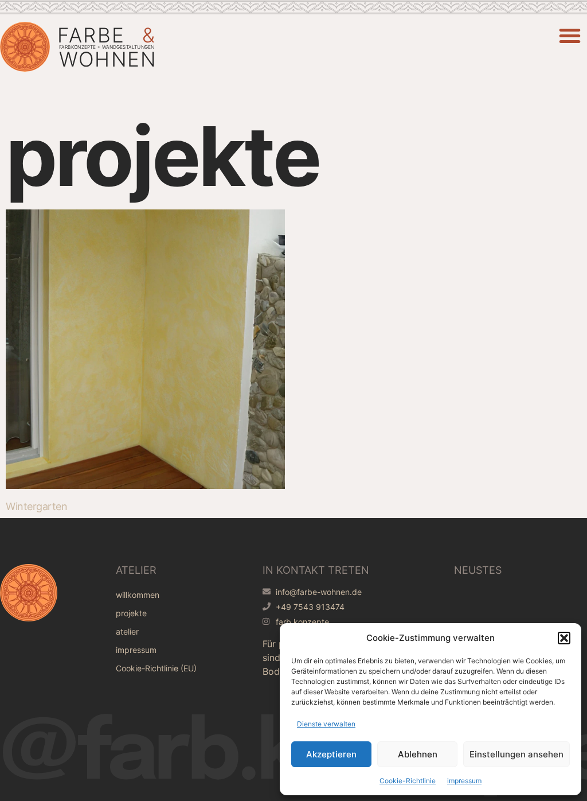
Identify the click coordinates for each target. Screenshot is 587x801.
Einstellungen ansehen (516, 754)
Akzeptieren (331, 754)
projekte (131, 613)
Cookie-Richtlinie (407, 780)
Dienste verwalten (326, 724)
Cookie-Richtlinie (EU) (156, 668)
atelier (127, 631)
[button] (564, 638)
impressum (464, 780)
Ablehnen (417, 754)
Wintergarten (36, 506)
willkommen (137, 595)
